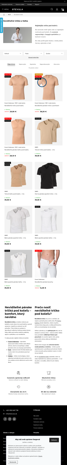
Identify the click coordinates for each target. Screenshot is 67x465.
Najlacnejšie (22, 64)
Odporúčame (11, 64)
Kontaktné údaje (38, 419)
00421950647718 (14, 419)
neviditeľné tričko (44, 357)
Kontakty (29, 4)
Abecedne (57, 64)
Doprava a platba (20, 4)
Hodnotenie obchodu (7, 4)
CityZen (10, 356)
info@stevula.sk (11, 414)
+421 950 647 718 (12, 410)
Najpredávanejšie (45, 64)
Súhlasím (54, 440)
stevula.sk (10, 419)
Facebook (5, 419)
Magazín (37, 4)
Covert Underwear (13, 342)
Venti (9, 350)
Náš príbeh (36, 416)
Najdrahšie (33, 64)
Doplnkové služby (38, 425)
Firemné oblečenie (38, 428)
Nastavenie (13, 462)
